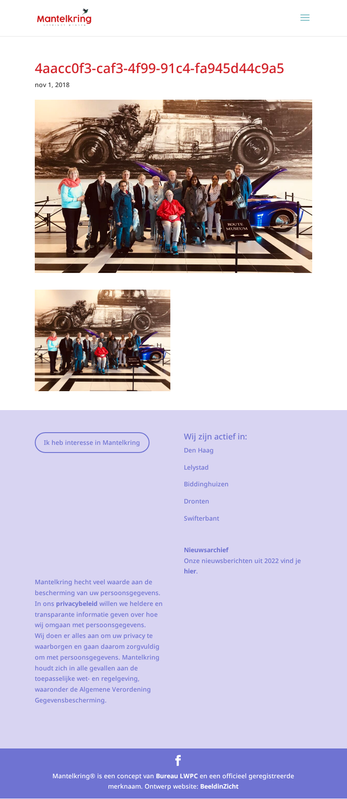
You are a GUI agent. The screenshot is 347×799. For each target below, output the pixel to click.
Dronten (196, 501)
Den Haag (199, 450)
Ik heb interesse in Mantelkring (92, 442)
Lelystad (196, 467)
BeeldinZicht (219, 786)
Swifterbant (201, 518)
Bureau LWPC (177, 775)
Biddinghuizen (206, 484)
